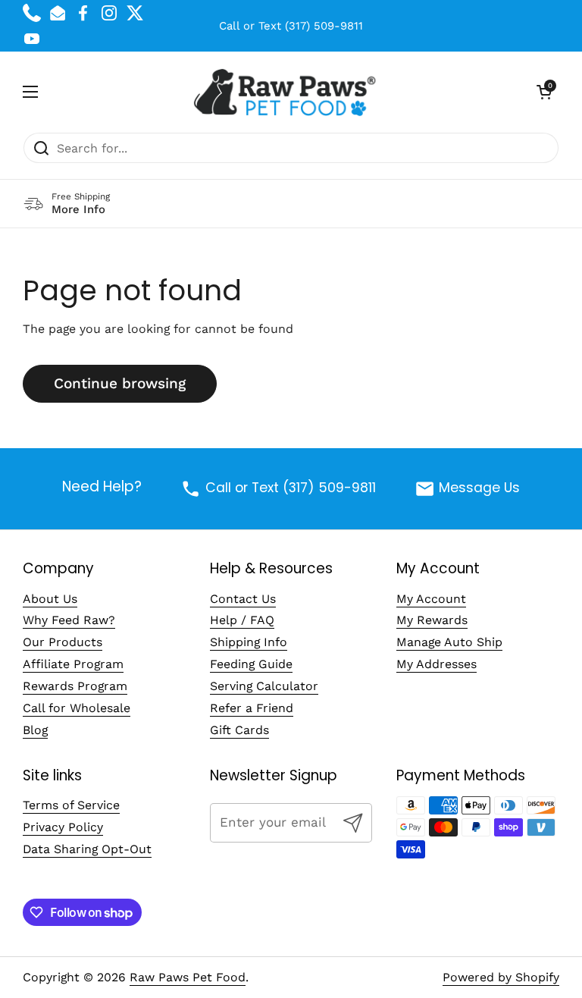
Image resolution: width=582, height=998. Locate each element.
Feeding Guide (251, 664)
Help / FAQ (242, 620)
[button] (544, 92)
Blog (35, 730)
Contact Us (243, 599)
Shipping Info (248, 642)
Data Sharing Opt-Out (87, 849)
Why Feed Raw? (69, 620)
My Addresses (436, 664)
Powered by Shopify (501, 977)
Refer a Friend (251, 708)
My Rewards (432, 620)
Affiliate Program (73, 664)
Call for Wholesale (76, 708)
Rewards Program (75, 686)
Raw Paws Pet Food (188, 977)
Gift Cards (239, 730)
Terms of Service (71, 805)
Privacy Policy (63, 827)
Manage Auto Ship (449, 642)
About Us (50, 599)
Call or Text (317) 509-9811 (291, 26)
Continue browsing (120, 383)
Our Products (62, 642)
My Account (431, 599)
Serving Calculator (264, 686)
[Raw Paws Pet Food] (287, 92)
